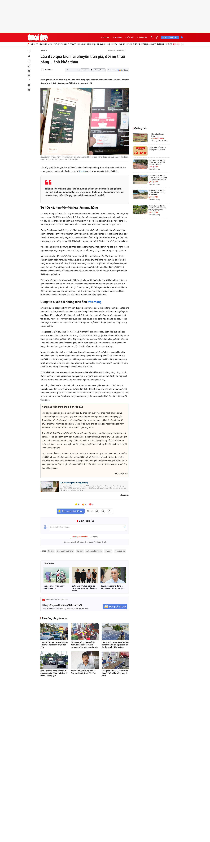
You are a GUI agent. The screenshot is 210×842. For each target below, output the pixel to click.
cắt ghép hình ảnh (94, 551)
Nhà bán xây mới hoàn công (157, 135)
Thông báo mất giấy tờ (157, 147)
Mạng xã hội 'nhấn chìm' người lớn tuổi (54, 587)
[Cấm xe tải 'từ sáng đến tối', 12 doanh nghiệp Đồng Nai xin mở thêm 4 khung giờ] (54, 660)
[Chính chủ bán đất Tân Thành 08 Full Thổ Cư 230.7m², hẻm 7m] (140, 164)
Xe (98, 44)
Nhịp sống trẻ (112, 44)
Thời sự (56, 44)
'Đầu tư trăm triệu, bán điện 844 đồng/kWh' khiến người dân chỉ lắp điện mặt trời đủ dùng (115, 644)
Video (50, 44)
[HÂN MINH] (42, 70)
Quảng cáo (143, 37)
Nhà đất (152, 44)
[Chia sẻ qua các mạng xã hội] (109, 511)
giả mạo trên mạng (65, 551)
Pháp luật (72, 44)
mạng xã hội (120, 551)
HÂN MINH (49, 70)
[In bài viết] (29, 90)
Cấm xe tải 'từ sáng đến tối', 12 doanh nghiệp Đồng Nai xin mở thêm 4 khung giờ (53, 673)
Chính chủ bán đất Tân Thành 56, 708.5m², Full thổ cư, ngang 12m (157, 208)
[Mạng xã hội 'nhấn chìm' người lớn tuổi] (56, 575)
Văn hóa (122, 44)
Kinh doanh (81, 44)
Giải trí (129, 44)
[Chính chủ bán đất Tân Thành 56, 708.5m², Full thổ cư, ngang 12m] (140, 209)
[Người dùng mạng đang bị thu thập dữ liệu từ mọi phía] (113, 575)
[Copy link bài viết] (103, 511)
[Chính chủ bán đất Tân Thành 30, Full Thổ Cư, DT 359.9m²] (140, 194)
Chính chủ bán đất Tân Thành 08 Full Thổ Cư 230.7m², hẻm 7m (157, 162)
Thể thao (136, 44)
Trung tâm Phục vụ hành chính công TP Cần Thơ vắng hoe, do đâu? (115, 673)
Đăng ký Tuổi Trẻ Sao (170, 37)
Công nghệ (91, 44)
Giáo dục (145, 44)
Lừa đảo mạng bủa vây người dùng (74, 483)
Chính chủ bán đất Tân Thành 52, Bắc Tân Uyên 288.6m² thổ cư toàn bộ (158, 178)
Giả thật (168, 44)
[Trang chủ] (28, 44)
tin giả (51, 551)
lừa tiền (80, 551)
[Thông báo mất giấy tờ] (140, 151)
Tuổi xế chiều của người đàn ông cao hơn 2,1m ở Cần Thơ (83, 672)
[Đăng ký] (115, 606)
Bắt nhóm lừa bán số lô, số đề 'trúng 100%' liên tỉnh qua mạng (84, 588)
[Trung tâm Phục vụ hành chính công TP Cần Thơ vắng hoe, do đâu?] (115, 660)
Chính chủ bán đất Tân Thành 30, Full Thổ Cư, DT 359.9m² (157, 193)
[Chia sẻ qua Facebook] (97, 511)
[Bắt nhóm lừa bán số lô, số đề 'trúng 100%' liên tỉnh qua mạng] (85, 575)
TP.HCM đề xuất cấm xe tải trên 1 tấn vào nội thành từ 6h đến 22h (54, 644)
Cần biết (130, 37)
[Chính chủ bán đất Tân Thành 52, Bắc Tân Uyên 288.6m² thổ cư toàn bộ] (140, 179)
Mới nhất (34, 44)
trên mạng (94, 302)
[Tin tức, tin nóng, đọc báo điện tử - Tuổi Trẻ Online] (37, 37)
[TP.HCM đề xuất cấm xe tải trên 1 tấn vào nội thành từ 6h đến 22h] (54, 631)
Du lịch (102, 44)
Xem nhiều (43, 44)
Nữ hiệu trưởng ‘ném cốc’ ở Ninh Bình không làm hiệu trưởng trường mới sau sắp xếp (84, 644)
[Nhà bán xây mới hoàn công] (140, 137)
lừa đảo (82, 171)
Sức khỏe (160, 44)
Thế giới (64, 44)
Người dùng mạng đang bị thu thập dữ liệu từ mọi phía (112, 587)
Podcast (106, 37)
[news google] (118, 70)
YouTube (118, 37)
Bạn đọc (176, 44)
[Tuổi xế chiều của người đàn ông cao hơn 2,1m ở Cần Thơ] (85, 660)
